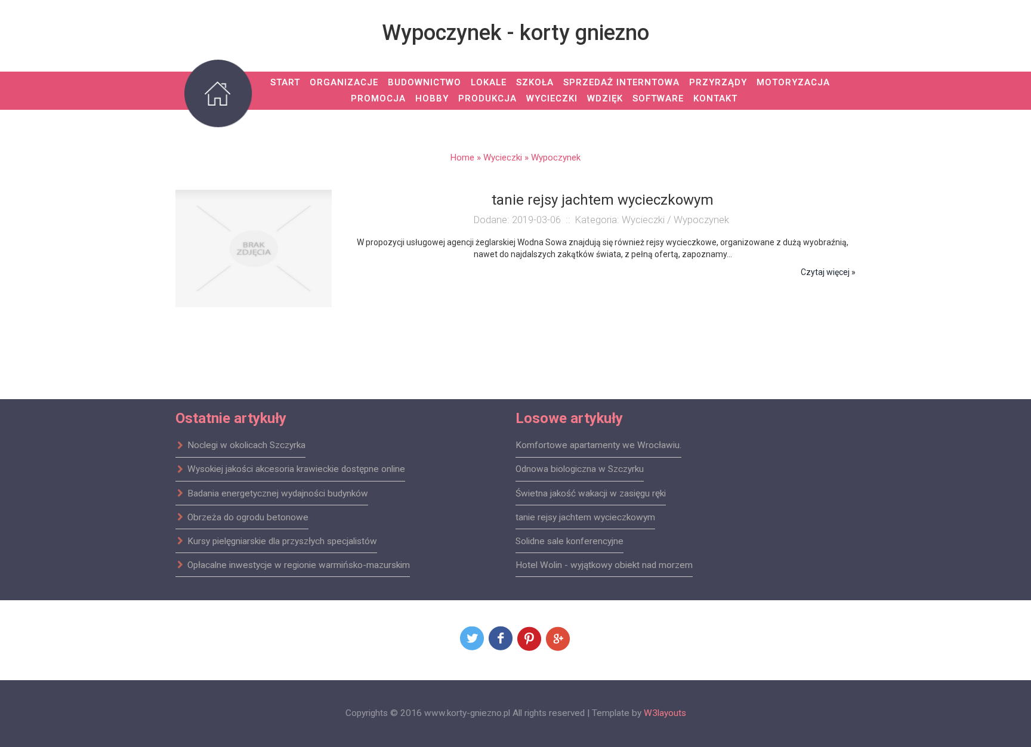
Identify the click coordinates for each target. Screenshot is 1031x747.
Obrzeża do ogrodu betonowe (247, 516)
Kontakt (715, 98)
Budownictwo (424, 82)
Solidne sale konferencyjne (569, 540)
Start (285, 82)
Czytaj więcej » (828, 272)
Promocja (378, 98)
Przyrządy (718, 82)
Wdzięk (605, 98)
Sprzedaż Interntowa (621, 82)
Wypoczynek (556, 157)
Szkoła (535, 82)
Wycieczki (552, 98)
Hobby (432, 98)
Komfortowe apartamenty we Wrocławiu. (598, 445)
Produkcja (487, 98)
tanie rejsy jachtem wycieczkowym (585, 516)
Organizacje (344, 82)
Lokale (489, 82)
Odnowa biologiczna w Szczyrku (580, 469)
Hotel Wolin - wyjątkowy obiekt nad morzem (604, 564)
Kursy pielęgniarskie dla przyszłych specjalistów (282, 540)
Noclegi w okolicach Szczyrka (246, 445)
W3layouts (665, 713)
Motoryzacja (793, 82)
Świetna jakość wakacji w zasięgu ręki (591, 492)
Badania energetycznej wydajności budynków (277, 492)
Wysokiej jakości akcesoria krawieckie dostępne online (296, 469)
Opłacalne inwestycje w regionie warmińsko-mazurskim (298, 564)
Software (658, 98)
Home (462, 157)
